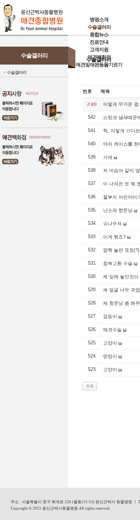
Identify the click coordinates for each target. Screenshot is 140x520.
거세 (107, 157)
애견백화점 (99, 57)
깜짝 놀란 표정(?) (121, 250)
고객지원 (99, 49)
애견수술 (112, 329)
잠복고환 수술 (117, 263)
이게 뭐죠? (114, 237)
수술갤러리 (99, 27)
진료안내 (99, 42)
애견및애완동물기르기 (99, 64)
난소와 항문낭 (117, 210)
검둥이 (110, 316)
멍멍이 (110, 356)
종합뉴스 (99, 34)
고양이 (110, 343)
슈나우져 (112, 223)
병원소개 (99, 19)
